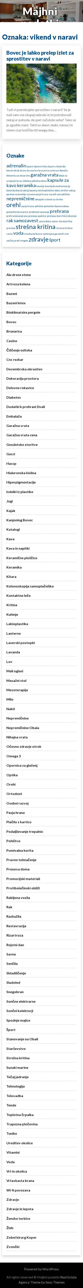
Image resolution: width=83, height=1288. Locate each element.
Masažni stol (16, 680)
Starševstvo (16, 1048)
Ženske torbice (18, 1218)
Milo (9, 699)
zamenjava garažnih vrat (56, 233)
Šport (11, 1030)
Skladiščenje (16, 973)
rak (9, 220)
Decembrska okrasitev (24, 369)
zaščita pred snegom (17, 240)
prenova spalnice (37, 216)
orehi (13, 204)
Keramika (14, 567)
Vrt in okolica (16, 1171)
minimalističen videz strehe (53, 190)
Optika (12, 775)
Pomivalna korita (19, 850)
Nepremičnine (17, 718)
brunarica (32, 170)
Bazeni (11, 293)
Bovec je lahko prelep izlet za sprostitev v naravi (40, 56)
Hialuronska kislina (21, 473)
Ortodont (14, 794)
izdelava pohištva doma (35, 180)
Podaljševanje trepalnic (24, 831)
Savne (11, 954)
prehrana (59, 211)
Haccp (11, 463)
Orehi (11, 784)
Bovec (11, 322)
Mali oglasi (14, 671)
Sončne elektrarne (21, 1001)
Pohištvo (13, 841)
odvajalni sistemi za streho (49, 199)
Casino (11, 341)
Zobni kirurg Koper (21, 1237)
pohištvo (39, 206)
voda (18, 233)
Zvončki (12, 1247)
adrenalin (16, 165)
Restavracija (16, 926)
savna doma (45, 221)
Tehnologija (15, 1086)
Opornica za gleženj (21, 765)
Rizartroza (14, 935)
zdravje (39, 239)
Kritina (11, 605)
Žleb (9, 1228)
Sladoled (13, 982)
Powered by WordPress (41, 1269)
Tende (11, 1105)
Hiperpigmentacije (21, 482)
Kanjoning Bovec (19, 520)
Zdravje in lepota (19, 1209)
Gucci (10, 454)
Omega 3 (13, 756)
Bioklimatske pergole (23, 312)
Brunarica (14, 331)
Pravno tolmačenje (21, 860)
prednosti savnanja (39, 211)
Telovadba (14, 1096)
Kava (10, 539)
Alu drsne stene (18, 275)
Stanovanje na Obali (22, 1039)
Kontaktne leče (18, 595)
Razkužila (13, 916)
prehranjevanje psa (17, 216)
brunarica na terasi (48, 170)
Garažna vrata (17, 426)
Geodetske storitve (22, 444)
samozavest (26, 220)
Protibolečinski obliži (23, 888)
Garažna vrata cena (21, 435)
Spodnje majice (18, 1020)
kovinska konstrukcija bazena (21, 190)
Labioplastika (17, 624)
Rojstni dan (15, 945)
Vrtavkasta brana (20, 1181)
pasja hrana (27, 206)
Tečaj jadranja (17, 1077)
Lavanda (13, 652)
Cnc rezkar (14, 359)
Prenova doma (18, 869)
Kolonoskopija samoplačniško (30, 586)
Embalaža (14, 416)
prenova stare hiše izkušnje (62, 216)
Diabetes (13, 397)
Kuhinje (12, 614)
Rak (9, 907)
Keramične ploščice (21, 558)
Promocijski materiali (23, 879)
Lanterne (13, 633)
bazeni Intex (40, 166)
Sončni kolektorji (19, 1011)
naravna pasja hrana (37, 194)
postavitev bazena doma (56, 206)
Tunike (11, 1133)
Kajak (10, 511)
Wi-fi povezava (18, 1190)
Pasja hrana (15, 812)
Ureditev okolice (19, 1143)
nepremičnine (20, 198)
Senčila (12, 963)
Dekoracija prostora (22, 378)
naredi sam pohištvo (59, 194)
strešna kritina (36, 226)
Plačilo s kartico (18, 822)
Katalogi (13, 529)
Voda (10, 1162)
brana (23, 170)
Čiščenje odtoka (19, 350)
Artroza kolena (18, 284)
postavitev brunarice (17, 211)
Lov (9, 662)
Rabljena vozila (18, 898)
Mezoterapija (17, 690)
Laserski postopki (20, 643)
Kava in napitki (18, 548)
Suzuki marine (17, 1067)
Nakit (10, 709)
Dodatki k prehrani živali (25, 407)
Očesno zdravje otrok (23, 746)
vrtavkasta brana (33, 233)
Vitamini (13, 1152)
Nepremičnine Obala (22, 728)
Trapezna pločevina (22, 1124)
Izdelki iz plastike (19, 492)
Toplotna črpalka (20, 1115)
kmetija (40, 186)
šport (54, 240)
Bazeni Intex (16, 303)
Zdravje (12, 1199)
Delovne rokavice (20, 388)
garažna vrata (44, 175)
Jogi (9, 501)
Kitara (11, 576)
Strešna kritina (18, 1058)
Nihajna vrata (17, 737)
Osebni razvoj (17, 803)
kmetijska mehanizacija (57, 186)
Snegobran (15, 992)
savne (55, 221)
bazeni (30, 166)
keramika (26, 185)
